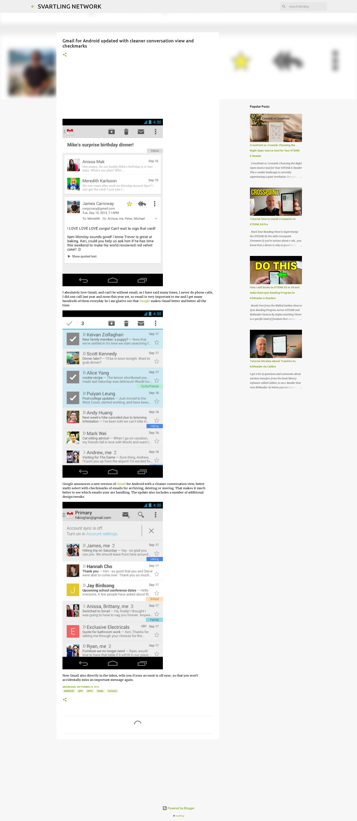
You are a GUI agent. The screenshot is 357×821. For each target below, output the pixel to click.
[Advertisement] (137, 91)
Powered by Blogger (180, 808)
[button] (64, 54)
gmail (100, 691)
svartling (180, 816)
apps (90, 691)
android (69, 691)
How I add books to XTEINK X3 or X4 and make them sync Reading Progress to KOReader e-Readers (274, 293)
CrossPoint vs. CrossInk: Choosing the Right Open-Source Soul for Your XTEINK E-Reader (275, 150)
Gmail (121, 484)
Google (144, 301)
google (112, 691)
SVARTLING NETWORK (69, 6)
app (80, 691)
